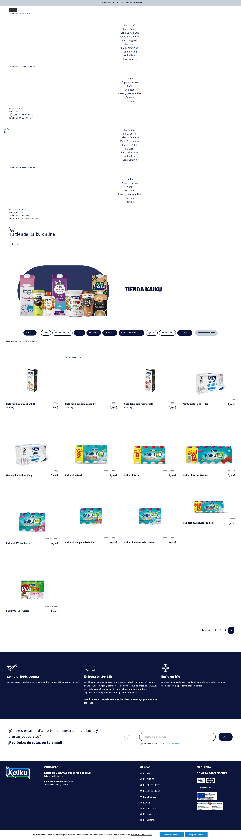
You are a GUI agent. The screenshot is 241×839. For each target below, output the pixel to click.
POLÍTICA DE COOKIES (141, 834)
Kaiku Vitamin (147, 820)
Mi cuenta (204, 767)
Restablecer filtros (206, 333)
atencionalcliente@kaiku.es (56, 784)
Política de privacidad (170, 743)
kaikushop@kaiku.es (53, 776)
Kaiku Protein (148, 808)
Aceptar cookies (196, 834)
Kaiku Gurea (147, 779)
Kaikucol (145, 802)
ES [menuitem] (18, 251)
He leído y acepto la (161, 744)
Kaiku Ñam (146, 814)
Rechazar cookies (171, 834)
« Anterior (205, 630)
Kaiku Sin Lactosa (150, 791)
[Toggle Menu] (13, 10)
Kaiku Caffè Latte (150, 785)
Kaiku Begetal (148, 796)
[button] (109, 333)
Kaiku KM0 (145, 773)
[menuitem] (12, 251)
